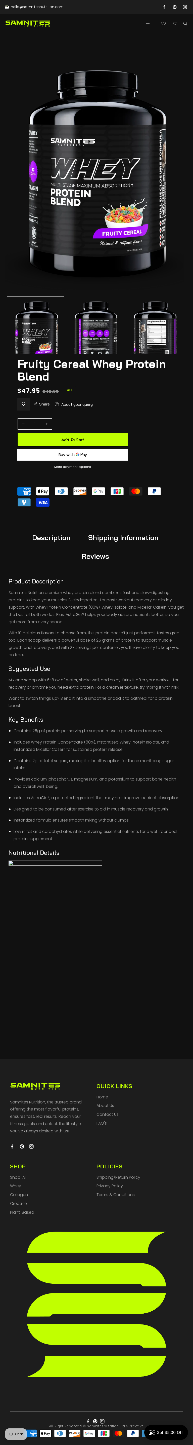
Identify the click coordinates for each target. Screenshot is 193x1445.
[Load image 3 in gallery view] (154, 325)
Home (102, 1097)
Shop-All (18, 1177)
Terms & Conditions (115, 1195)
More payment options (72, 467)
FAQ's (101, 1123)
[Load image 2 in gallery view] (95, 325)
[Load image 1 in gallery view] (35, 325)
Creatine (18, 1203)
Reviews (95, 556)
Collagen (19, 1195)
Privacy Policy (109, 1186)
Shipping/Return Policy (118, 1177)
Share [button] (44, 403)
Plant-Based (22, 1212)
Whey (15, 1186)
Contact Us (107, 1114)
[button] (148, 23)
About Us (105, 1105)
